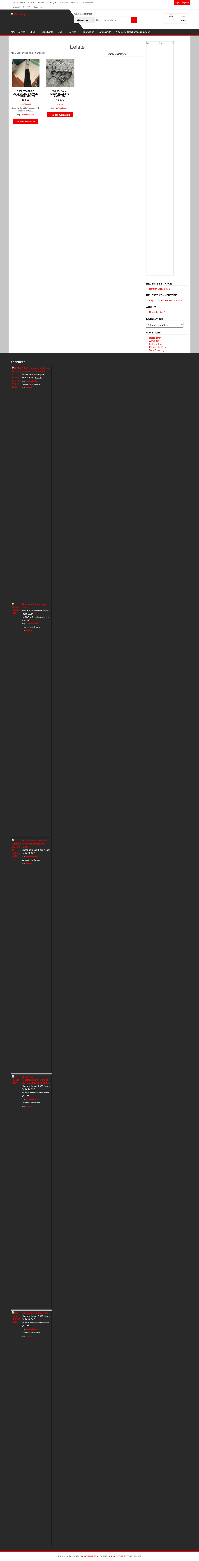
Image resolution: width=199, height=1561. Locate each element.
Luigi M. (153, 300)
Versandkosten (27, 114)
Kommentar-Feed (158, 347)
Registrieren (155, 337)
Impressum (75, 2)
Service (62, 2)
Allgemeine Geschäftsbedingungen (27, 7)
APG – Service (18, 2)
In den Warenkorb (26, 121)
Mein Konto (42, 2)
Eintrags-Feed (156, 343)
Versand (27, 104)
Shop (30, 2)
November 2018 (157, 312)
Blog (52, 2)
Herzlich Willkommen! (159, 288)
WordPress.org (156, 350)
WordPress (91, 1556)
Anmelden (154, 340)
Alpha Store (116, 1556)
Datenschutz (88, 2)
